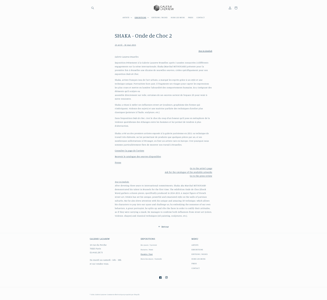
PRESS (194, 263)
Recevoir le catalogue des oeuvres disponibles (138, 156)
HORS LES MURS (198, 259)
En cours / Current (149, 245)
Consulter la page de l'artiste (129, 150)
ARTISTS (194, 245)
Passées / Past (147, 254)
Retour (165, 226)
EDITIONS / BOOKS (199, 254)
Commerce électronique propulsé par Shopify (123, 294)
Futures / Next (147, 249)
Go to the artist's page (201, 168)
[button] (93, 8)
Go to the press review (201, 176)
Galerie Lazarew (100, 294)
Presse (118, 162)
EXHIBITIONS (197, 249)
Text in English (205, 51)
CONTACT (195, 268)
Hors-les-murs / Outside (151, 259)
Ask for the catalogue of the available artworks (188, 172)
